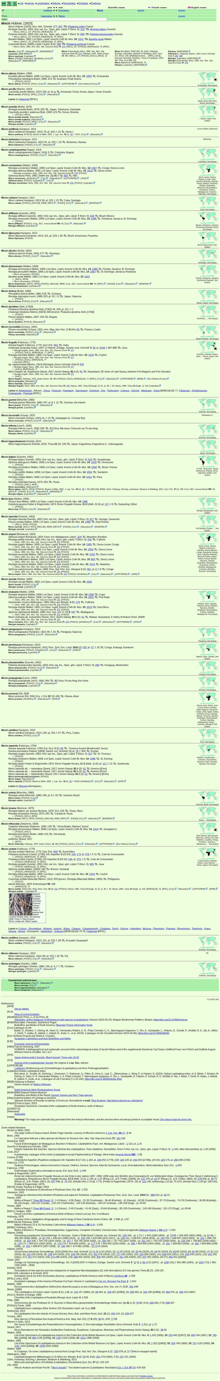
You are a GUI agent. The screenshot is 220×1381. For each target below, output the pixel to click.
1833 (89, 76)
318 (92, 216)
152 (29, 1241)
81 (193, 1251)
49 (61, 748)
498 (180, 56)
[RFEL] (60, 37)
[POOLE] (36, 32)
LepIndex (29, 56)
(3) (54, 444)
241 (210, 1254)
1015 (91, 355)
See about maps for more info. (176, 1119)
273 (87, 854)
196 (181, 1292)
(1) (61, 134)
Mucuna (23, 786)
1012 (89, 170)
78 (77, 751)
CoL (19, 51)
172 (59, 1243)
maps (214, 85)
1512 (95, 829)
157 (69, 1241)
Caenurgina (46, 16)
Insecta (30, 3)
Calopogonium (90, 928)
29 (71, 134)
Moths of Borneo (42, 1084)
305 (99, 1257)
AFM (83, 178)
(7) (57, 329)
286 (82, 34)
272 (63, 47)
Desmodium (34, 928)
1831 (91, 597)
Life (21, 3)
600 (55, 851)
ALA (158, 56)
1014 (92, 874)
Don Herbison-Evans (88, 84)
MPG (50, 203)
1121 (17, 1346)
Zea (103, 390)
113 (28, 1254)
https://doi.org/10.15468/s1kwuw (170, 1019)
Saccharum (81, 390)
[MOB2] (132, 56)
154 (102, 348)
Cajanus (76, 928)
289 (76, 1257)
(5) (58, 612)
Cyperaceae (14, 393)
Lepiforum (19, 1068)
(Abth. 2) (77, 504)
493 (193, 1335)
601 (56, 345)
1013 (92, 564)
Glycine (135, 390)
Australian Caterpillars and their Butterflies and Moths (42, 1038)
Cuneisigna (63, 10)
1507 (94, 168)
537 (53, 1181)
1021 (80, 39)
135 (83, 1238)
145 (74, 854)
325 (116, 1351)
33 (136, 1251)
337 (144, 1257)
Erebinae (96, 3)
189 (152, 1303)
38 (99, 1319)
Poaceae (28, 393)
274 (58, 542)
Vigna (156, 390)
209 (164, 1254)
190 (59, 44)
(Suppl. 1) (135, 386)
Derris (115, 928)
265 (176, 1160)
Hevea (21, 931)
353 (171, 1257)
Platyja (61, 16)
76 (137, 1303)
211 (55, 889)
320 (91, 864)
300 (66, 175)
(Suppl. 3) (91, 386)
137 (143, 1179)
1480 (87, 522)
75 (65, 1181)
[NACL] (24, 32)
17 (118, 1251)
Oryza (47, 390)
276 (186, 63)
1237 (59, 1338)
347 (73, 612)
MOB (140, 379)
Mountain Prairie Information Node (74, 1025)
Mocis (100, 10)
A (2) (67, 371)
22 (155, 1179)
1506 (91, 594)
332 (176, 56)
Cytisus (23, 928)
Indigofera (135, 928)
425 (85, 647)
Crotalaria (105, 928)
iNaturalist (30, 51)
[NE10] (101, 56)
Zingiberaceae (199, 390)
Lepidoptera (43, 3)
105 (122, 1160)
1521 (83, 1338)
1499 (93, 218)
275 (58, 600)
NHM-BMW (45, 51)
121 (144, 1181)
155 (125, 1235)
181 (118, 1138)
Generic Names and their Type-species (71, 1095)
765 (214, 1335)
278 (76, 173)
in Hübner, (68, 348)
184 (63, 1246)
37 (92, 647)
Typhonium (113, 390)
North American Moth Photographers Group (37, 1090)
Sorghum (94, 390)
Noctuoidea (69, 3)
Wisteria (47, 928)
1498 (92, 758)
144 (76, 1292)
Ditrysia (56, 3)
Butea (66, 928)
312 (82, 29)
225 (187, 1254)
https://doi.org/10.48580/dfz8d (153, 1033)
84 (77, 329)
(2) (67, 569)
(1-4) (81, 1224)
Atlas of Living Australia (26, 1014)
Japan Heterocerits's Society (29, 1057)
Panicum (56, 390)
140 (123, 1238)
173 (78, 602)
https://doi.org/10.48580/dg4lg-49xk (103, 1079)
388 (153, 1195)
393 (168, 1292)
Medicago (146, 390)
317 (91, 519)
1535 (42, 1346)
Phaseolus (158, 928)
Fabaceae (24, 99)
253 (135, 1160)
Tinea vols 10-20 (70, 1057)
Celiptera (48, 10)
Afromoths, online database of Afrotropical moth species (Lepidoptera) (51, 1019)
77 (112, 1319)
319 (89, 539)
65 (174, 1251)
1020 (89, 582)
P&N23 (19, 58)
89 (96, 1292)
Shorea (12, 931)
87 (208, 1235)
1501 (89, 472)
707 (194, 1343)
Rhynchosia (183, 928)
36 (165, 1195)
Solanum (59, 931)
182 (197, 1243)
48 (212, 1179)
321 (121, 1257)
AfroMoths (39, 58)
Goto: (4, 19)
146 (70, 859)
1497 (92, 271)
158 (104, 1241)
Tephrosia (197, 928)
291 (131, 1286)
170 (20, 1243)
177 (93, 1243)
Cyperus (124, 390)
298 (168, 1303)
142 (162, 1238)
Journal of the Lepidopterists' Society (33, 1063)
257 (30, 1257)
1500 (94, 467)
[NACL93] (135, 51)
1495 (94, 269)
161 (143, 1241)
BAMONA (94, 203)
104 (79, 537)
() (140, 10)
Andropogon (25, 390)
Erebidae (83, 3)
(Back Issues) (53, 1057)
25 (94, 348)
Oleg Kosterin (28, 919)
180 (133, 1243)
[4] (58, 751)
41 (81, 371)
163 (183, 1241)
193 (99, 1160)
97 (43, 1238)
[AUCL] (93, 56)
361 (89, 569)
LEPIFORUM (68, 84)
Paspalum (68, 390)
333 (82, 364)
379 (200, 1179)
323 (173, 1343)
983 (34, 1338)
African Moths (21, 1009)
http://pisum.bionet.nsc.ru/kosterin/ (125, 1100)
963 (93, 559)
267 (60, 26)
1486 (85, 501)
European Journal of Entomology (31, 1044)
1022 (87, 276)
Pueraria (170, 928)
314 (90, 459)
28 (162, 1330)
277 (72, 350)
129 (163, 1160)
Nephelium (46, 931)
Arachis (58, 928)
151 (202, 1238)
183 (28, 1246)
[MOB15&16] (47, 32)
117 (107, 504)
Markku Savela (147, 1376)
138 (167, 1262)
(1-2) (153, 1230)
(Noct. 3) (56, 29)
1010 (89, 477)
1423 (93, 462)
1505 (89, 544)
